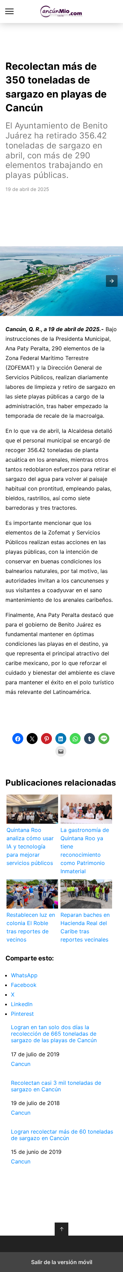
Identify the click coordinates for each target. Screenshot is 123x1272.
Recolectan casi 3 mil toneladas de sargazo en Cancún (56, 1086)
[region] (61, 39)
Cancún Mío (61, 11)
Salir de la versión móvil (61, 1262)
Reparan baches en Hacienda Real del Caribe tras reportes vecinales (85, 927)
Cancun (20, 1063)
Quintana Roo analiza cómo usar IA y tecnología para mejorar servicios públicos (30, 846)
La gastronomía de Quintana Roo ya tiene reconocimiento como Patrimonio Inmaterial (84, 850)
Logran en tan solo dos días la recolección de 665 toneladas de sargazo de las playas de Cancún (54, 1034)
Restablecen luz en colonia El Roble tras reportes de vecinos (30, 927)
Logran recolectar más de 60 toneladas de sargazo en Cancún (62, 1134)
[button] (112, 281)
